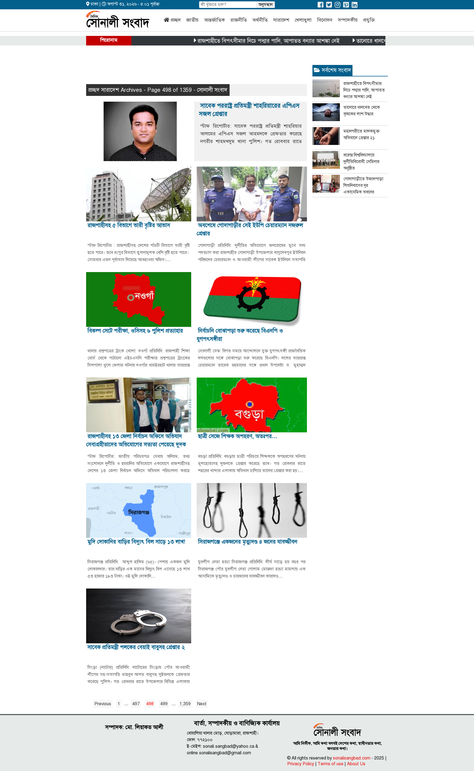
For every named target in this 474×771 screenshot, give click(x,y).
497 (136, 704)
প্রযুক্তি (369, 20)
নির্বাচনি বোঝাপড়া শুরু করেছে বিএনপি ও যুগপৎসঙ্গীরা (240, 334)
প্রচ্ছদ (176, 20)
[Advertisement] (186, 67)
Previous (102, 704)
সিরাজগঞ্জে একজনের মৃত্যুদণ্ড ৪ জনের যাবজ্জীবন (247, 541)
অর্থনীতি (260, 20)
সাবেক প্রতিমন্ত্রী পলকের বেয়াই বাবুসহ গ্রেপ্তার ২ (136, 647)
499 (164, 704)
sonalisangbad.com (351, 758)
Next (202, 704)
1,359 (185, 704)
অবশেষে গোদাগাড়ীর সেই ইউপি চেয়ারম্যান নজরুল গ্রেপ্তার (250, 229)
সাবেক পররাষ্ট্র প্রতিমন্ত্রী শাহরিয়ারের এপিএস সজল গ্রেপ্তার (249, 110)
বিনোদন (324, 20)
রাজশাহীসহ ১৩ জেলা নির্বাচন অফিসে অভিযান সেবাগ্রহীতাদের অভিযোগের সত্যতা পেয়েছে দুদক (136, 440)
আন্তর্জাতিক (214, 20)
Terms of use (330, 764)
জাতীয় (192, 20)
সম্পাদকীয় (348, 20)
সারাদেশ (281, 20)
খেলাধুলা (303, 20)
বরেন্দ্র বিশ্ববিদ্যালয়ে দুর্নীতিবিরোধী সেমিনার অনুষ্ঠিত (361, 161)
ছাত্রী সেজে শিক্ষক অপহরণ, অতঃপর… (237, 436)
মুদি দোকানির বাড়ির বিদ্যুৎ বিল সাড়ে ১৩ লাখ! (136, 541)
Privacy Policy (300, 764)
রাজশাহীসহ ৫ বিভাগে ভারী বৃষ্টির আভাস (129, 225)
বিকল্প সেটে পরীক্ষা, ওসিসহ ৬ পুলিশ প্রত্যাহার (135, 330)
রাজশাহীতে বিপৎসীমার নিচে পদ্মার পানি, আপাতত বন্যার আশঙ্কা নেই (248, 41)
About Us (356, 764)
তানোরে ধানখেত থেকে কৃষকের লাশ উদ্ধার (379, 41)
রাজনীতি (238, 20)
